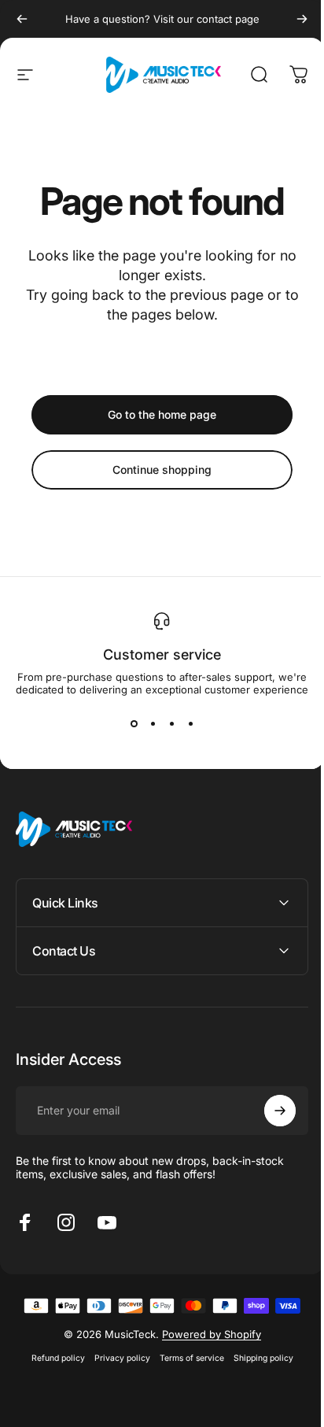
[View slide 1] (133, 724)
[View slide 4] (190, 724)
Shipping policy (257, 1358)
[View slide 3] (171, 724)
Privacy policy (116, 1358)
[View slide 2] (152, 724)
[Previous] (22, 19)
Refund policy (52, 1358)
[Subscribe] (268, 1110)
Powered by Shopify (205, 1334)
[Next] (302, 19)
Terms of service (185, 1358)
